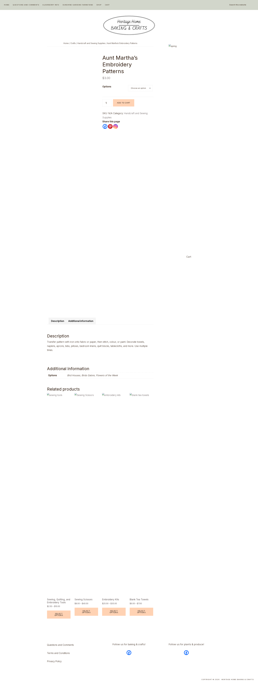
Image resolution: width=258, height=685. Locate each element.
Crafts (73, 43)
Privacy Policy (54, 661)
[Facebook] (105, 126)
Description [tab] (57, 321)
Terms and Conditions (58, 653)
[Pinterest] (110, 126)
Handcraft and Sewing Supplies (91, 43)
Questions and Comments (60, 645)
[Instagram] (115, 126)
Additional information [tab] (80, 321)
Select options (59, 614)
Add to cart (123, 103)
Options (106, 86)
